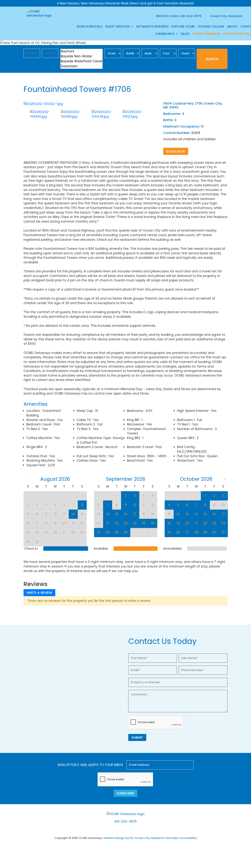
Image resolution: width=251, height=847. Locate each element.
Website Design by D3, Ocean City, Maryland (133, 838)
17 (134, 514)
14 (73, 514)
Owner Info (165, 34)
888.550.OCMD (167, 16)
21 (107, 523)
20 (187, 523)
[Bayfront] (81, 51)
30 (126, 532)
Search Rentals (89, 26)
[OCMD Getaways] (39, 13)
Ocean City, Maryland (225, 16)
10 (134, 505)
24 (135, 523)
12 (178, 514)
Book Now (175, 151)
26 (153, 523)
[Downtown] (81, 66)
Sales (185, 34)
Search (212, 59)
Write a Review (39, 592)
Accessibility (188, 838)
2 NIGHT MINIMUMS (206, 34)
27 (99, 532)
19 (178, 523)
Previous (25, 116)
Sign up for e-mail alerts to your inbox (90, 765)
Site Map (172, 838)
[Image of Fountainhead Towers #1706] (43, 103)
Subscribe (125, 793)
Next (156, 116)
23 (126, 523)
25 (144, 523)
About (232, 26)
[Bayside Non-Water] (81, 56)
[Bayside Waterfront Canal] (81, 61)
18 (169, 523)
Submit (137, 737)
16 (125, 514)
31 (223, 532)
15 (116, 514)
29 (117, 532)
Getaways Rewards (152, 26)
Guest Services (118, 26)
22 (117, 523)
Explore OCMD (183, 26)
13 (187, 514)
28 (108, 532)
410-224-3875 (191, 16)
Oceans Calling (211, 26)
